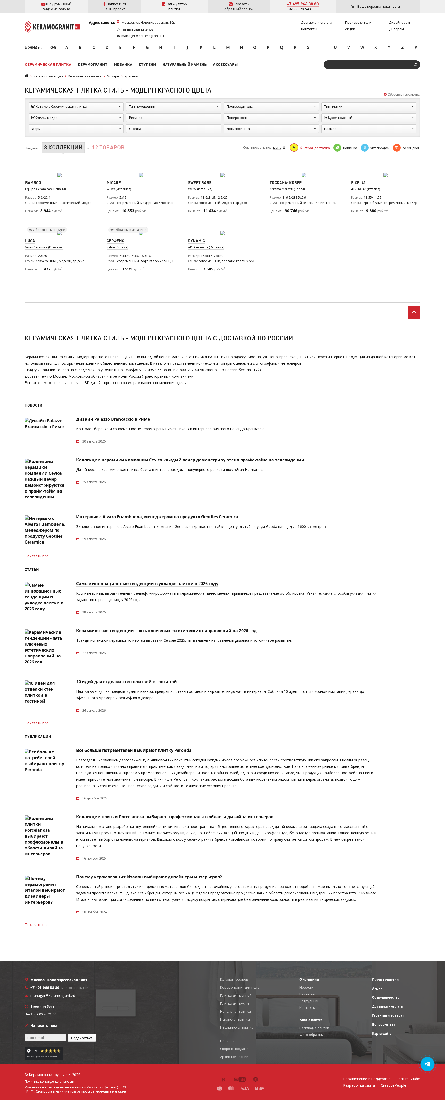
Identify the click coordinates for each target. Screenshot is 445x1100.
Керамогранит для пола (239, 987)
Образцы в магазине (48, 230)
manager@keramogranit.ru (142, 35)
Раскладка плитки (314, 1028)
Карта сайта (381, 1033)
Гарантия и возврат (388, 1015)
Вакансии (307, 994)
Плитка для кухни (234, 1003)
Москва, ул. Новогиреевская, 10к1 (149, 22)
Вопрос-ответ (383, 1024)
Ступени (147, 64)
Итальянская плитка (237, 1027)
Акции (377, 988)
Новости (306, 987)
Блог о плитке (311, 1020)
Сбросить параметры (404, 94)
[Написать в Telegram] (428, 1064)
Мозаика (123, 64)
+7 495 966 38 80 (303, 3)
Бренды (33, 47)
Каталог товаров (234, 979)
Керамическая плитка (48, 64)
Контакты (307, 1007)
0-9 (53, 47)
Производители (385, 979)
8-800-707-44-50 (303, 8)
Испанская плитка (235, 1019)
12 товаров (108, 147)
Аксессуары (225, 64)
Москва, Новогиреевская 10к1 (58, 979)
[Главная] (26, 76)
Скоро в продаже (234, 1048)
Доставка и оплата (387, 1006)
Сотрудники (309, 1000)
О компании (309, 979)
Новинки (227, 1040)
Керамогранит (92, 64)
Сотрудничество (386, 997)
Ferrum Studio (408, 1078)
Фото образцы (311, 1034)
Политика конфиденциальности (49, 1082)
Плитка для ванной (236, 995)
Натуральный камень (184, 64)
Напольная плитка (235, 1011)
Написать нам (43, 1025)
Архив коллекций (234, 1056)
